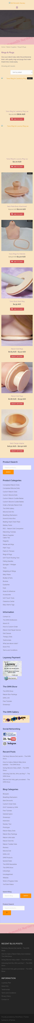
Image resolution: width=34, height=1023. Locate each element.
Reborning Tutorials (9, 532)
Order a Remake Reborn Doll (12, 505)
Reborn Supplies (11, 47)
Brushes (5, 581)
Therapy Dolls (7, 637)
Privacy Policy (6, 996)
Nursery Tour (7, 824)
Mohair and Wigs (8, 544)
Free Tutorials (7, 701)
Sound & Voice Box (9, 518)
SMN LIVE (6, 698)
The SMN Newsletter (10, 864)
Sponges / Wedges (9, 564)
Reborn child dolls (9, 837)
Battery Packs (7, 525)
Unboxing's (6, 871)
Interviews (6, 821)
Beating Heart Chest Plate (11, 522)
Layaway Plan (6, 983)
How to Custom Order (10, 627)
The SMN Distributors (10, 620)
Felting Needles (8, 561)
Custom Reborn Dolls (10, 492)
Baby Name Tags (8, 605)
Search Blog (7, 892)
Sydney (3, 1020)
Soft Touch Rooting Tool (11, 558)
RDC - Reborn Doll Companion (13, 528)
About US (6, 623)
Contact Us (6, 616)
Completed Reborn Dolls (11, 485)
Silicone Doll (7, 851)
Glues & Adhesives (9, 591)
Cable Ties (6, 538)
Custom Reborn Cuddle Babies (13, 498)
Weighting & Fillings (9, 571)
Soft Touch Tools (8, 598)
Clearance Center (8, 601)
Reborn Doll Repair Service (12, 630)
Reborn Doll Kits (8, 841)
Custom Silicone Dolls (10, 495)
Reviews (5, 847)
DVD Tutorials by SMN (10, 807)
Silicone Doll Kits (8, 512)
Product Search (8, 904)
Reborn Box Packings (10, 694)
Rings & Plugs (7, 554)
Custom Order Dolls (9, 804)
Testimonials (7, 640)
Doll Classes (7, 633)
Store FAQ (6, 647)
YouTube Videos (8, 884)
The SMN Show (8, 691)
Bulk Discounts (8, 800)
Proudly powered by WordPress (12, 1017)
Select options (17, 356)
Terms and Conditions (10, 650)
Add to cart (18, 119)
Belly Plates (7, 574)
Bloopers (6, 794)
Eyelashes (6, 584)
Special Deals (7, 861)
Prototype (6, 827)
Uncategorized (8, 874)
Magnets (6, 541)
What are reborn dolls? (10, 643)
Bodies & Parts (8, 578)
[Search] (7, 912)
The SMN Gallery (8, 508)
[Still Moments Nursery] (17, 3)
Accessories (7, 594)
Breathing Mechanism (10, 515)
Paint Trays (6, 548)
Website (5, 878)
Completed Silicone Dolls (11, 488)
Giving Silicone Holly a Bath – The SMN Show (16, 960)
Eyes (4, 588)
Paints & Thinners (8, 551)
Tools (5, 568)
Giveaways (6, 704)
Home (3, 47)
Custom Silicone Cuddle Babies (13, 502)
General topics (8, 814)
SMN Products (8, 857)
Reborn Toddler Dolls (10, 844)
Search (8, 472)
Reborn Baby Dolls (9, 831)
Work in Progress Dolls (10, 881)
